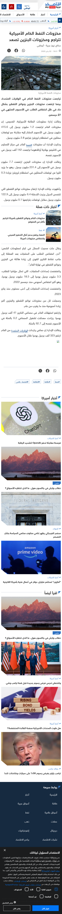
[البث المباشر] (11, 6)
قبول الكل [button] (45, 908)
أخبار (27, 794)
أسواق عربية (23, 803)
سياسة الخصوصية (11, 884)
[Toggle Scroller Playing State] (60, 20)
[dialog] (31, 880)
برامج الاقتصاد (22, 839)
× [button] (5, 850)
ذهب (26, 821)
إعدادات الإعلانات (20, 880)
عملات (54, 821)
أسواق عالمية (51, 812)
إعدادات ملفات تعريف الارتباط (30, 884)
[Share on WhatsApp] (23, 51)
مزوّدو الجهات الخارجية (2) (51, 870)
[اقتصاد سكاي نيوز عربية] (50, 6)
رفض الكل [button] (16, 908)
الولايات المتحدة (19, 330)
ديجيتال (53, 830)
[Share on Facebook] (16, 51)
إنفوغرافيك (23, 830)
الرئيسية (54, 14)
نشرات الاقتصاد (49, 839)
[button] (27, 7)
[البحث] (19, 6)
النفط (29, 144)
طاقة (54, 803)
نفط (27, 812)
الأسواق (20, 14)
